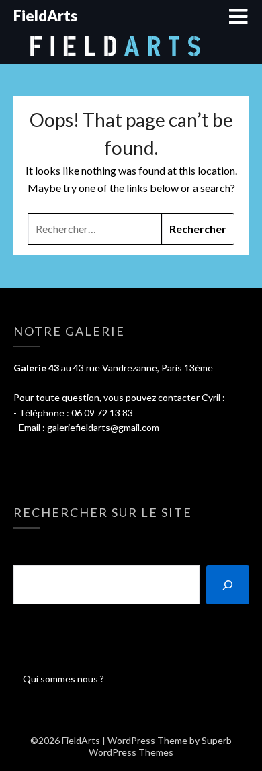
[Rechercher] (227, 584)
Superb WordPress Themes (160, 746)
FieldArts (45, 16)
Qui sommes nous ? (63, 678)
